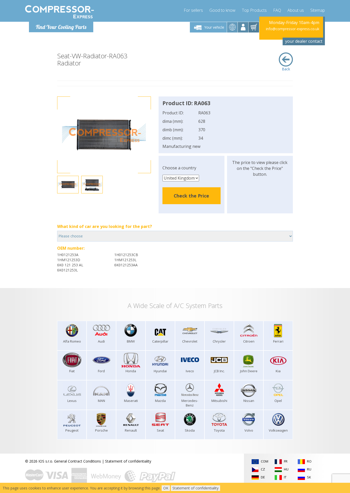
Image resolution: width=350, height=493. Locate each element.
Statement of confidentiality (128, 461)
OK (165, 488)
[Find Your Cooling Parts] (59, 11)
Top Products (254, 10)
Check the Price (191, 196)
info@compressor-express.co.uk (292, 28)
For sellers (193, 10)
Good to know (222, 10)
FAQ (277, 10)
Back (286, 69)
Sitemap (317, 10)
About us (295, 10)
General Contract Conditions (77, 461)
